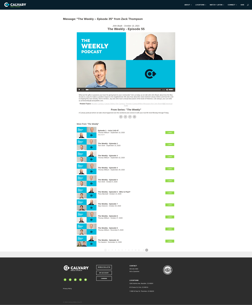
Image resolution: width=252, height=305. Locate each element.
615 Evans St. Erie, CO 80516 (138, 287)
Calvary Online (109, 104)
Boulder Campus (98, 104)
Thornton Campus (132, 104)
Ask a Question (134, 271)
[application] (126, 90)
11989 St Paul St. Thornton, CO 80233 (141, 291)
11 (139, 250)
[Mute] (167, 90)
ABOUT (187, 5)
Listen (170, 132)
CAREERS (104, 278)
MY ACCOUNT (104, 273)
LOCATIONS (199, 5)
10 (135, 250)
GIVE (242, 5)
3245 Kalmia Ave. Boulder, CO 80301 (141, 283)
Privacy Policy (67, 288)
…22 (143, 250)
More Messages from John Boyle (150, 104)
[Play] (79, 90)
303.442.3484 (133, 269)
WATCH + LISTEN (216, 5)
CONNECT (231, 5)
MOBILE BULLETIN (104, 267)
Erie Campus (120, 104)
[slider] (123, 89)
